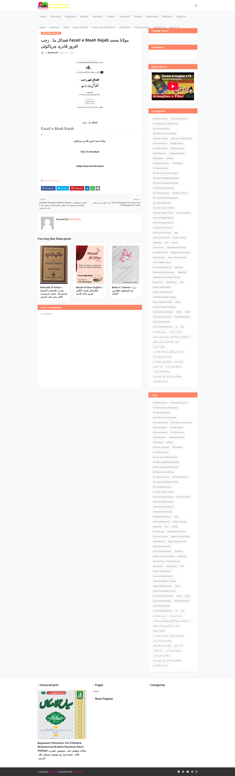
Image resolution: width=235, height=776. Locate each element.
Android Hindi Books (162, 227)
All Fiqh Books (176, 143)
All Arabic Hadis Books (181, 138)
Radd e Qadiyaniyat (162, 287)
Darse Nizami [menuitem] (80, 27)
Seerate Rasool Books (163, 312)
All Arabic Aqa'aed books (164, 133)
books (175, 242)
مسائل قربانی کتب (173, 366)
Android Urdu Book (162, 232)
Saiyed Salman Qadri (162, 302)
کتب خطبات (158, 366)
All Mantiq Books (176, 153)
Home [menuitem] (42, 16)
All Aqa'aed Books (161, 128)
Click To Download (90, 152)
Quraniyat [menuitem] (55, 16)
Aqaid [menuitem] (42, 27)
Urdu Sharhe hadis (161, 321)
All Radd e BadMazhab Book (166, 178)
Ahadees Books (160, 118)
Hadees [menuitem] (110, 16)
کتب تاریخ (179, 361)
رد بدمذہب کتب (176, 331)
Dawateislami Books (176, 247)
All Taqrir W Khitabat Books (165, 198)
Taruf (187, 312)
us (177, 326)
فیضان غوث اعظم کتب (162, 361)
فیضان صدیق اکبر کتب (162, 356)
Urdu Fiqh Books (181, 317)
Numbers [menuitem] (97, 16)
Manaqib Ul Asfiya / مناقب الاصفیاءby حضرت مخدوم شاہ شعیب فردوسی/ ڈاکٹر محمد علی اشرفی (53, 292)
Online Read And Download (89, 166)
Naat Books (171, 282)
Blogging (53, 771)
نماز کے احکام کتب (160, 381)
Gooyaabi (78, 771)
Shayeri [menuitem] (138, 16)
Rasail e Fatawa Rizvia (162, 292)
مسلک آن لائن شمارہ (161, 371)
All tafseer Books (180, 193)
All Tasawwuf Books (162, 203)
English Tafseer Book (180, 252)
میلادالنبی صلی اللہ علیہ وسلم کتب (167, 376)
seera (177, 302)
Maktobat (182, 272)
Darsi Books (158, 247)
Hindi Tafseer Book (161, 262)
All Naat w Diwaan (161, 163)
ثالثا (182, 326)
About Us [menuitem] (174, 27)
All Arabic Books (160, 138)
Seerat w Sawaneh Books (164, 307)
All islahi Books (177, 148)
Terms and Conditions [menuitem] (103, 27)
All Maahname (159, 153)
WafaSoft (53, 52)
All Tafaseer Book (161, 193)
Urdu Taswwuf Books (162, 326)
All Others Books (52, 180)
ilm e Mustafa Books (162, 267)
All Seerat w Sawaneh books (165, 183)
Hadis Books (158, 257)
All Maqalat (158, 158)
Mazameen (158, 282)
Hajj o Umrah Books (177, 257)
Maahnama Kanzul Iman (163, 272)
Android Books (183, 212)
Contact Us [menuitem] (159, 27)
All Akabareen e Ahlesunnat (165, 123)
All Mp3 (169, 158)
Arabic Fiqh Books (161, 237)
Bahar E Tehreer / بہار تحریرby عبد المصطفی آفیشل (124, 290)
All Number (177, 163)
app (176, 232)
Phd (182, 282)
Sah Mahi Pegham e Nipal (164, 297)
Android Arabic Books (163, 212)
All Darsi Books (160, 143)
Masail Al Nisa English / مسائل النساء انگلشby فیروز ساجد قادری (89, 290)
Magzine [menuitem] (181, 16)
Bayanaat (157, 242)
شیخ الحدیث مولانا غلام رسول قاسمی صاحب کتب (171, 337)
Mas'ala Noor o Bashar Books (166, 277)
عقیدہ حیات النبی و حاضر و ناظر (166, 341)
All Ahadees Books (179, 118)
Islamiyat (179, 267)
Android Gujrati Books (163, 222)
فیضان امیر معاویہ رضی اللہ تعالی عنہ (168, 351)
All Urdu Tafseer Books (163, 208)
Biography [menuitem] (70, 16)
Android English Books (163, 217)
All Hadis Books (160, 148)
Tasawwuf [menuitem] (124, 16)
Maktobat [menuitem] (167, 16)
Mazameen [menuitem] (152, 16)
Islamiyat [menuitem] (54, 27)
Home (96, 691)
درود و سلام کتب (159, 331)
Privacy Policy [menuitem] (141, 27)
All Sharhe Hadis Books (163, 188)
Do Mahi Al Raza (160, 252)
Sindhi (179, 312)
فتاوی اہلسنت (159, 346)
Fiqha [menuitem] (66, 27)
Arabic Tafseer (179, 237)
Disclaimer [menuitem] (125, 27)
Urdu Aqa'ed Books (162, 317)
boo (167, 242)
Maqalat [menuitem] (84, 16)
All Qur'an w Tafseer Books (165, 173)
